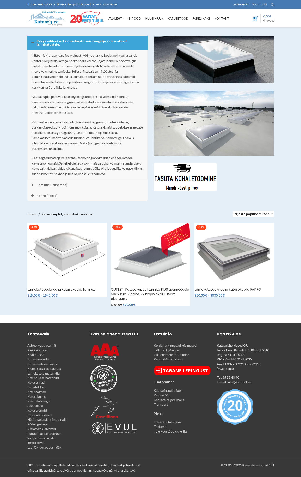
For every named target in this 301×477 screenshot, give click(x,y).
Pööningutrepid (38, 424)
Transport (161, 404)
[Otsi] (272, 5)
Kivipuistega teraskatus (44, 368)
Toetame (160, 426)
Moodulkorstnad (39, 415)
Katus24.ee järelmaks (169, 400)
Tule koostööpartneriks (170, 431)
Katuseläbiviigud (39, 401)
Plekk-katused (37, 350)
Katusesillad (36, 382)
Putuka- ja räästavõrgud (44, 433)
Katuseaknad (36, 392)
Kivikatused (35, 355)
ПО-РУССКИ (259, 4)
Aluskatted (35, 405)
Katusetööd (162, 395)
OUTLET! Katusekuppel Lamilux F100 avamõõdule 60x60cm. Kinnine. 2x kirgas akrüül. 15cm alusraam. (150, 294)
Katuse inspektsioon (169, 390)
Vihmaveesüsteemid (41, 429)
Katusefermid (37, 410)
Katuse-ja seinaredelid (43, 378)
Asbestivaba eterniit (41, 345)
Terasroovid (35, 443)
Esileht (32, 214)
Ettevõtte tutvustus (167, 422)
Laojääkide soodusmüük (44, 447)
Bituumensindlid (38, 359)
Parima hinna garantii (168, 359)
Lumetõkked (36, 387)
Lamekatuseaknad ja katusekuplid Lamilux (61, 289)
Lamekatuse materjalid (43, 373)
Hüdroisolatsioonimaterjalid (47, 419)
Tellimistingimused (167, 350)
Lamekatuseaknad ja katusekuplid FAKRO (227, 289)
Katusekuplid (36, 396)
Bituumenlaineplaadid (42, 364)
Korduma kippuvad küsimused (175, 345)
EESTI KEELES (241, 4)
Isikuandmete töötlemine (171, 355)
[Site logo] (46, 18)
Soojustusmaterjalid (41, 438)
